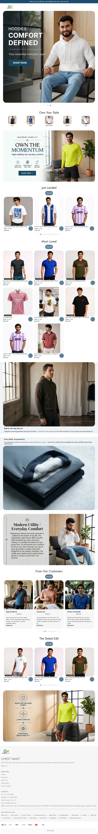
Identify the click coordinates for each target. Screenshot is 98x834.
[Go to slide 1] (47, 105)
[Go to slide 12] (57, 234)
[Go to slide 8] (51, 234)
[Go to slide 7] (49, 234)
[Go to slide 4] (45, 234)
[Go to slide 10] (54, 234)
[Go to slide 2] (43, 631)
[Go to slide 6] (48, 234)
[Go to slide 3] (50, 105)
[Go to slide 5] (46, 234)
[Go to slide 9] (52, 234)
